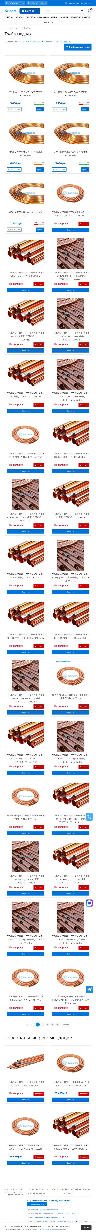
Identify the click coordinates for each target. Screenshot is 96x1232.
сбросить (66, 41)
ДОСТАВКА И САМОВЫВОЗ (37, 17)
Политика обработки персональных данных (45, 1213)
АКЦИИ (54, 17)
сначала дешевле (33, 41)
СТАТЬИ (19, 17)
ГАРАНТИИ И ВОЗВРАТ (80, 17)
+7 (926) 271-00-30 (38, 3)
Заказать (70, 230)
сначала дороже (51, 41)
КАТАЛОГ (29, 11)
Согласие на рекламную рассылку (41, 1221)
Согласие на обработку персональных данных (46, 1217)
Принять (86, 1228)
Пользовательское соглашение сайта (42, 1209)
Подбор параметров (79, 47)
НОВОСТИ (64, 17)
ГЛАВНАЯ (10, 17)
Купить (40, 109)
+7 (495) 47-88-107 (16, 3)
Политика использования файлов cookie (72, 1221)
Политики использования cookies (52, 1229)
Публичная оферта (71, 1213)
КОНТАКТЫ (48, 22)
